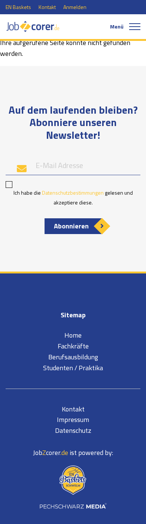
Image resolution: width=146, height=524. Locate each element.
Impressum (73, 419)
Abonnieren (71, 226)
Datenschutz (73, 430)
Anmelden (74, 7)
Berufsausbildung (73, 357)
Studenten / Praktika (73, 368)
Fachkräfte (73, 346)
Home (73, 335)
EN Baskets (18, 7)
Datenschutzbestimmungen (73, 193)
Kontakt (47, 7)
